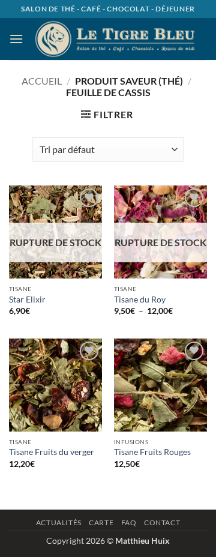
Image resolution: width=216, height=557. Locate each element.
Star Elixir (27, 299)
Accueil (42, 80)
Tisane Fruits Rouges (152, 452)
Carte (101, 522)
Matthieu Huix (142, 540)
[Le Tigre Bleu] (115, 39)
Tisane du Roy (140, 299)
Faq (129, 522)
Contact (162, 522)
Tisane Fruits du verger (51, 452)
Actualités (59, 522)
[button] (16, 38)
